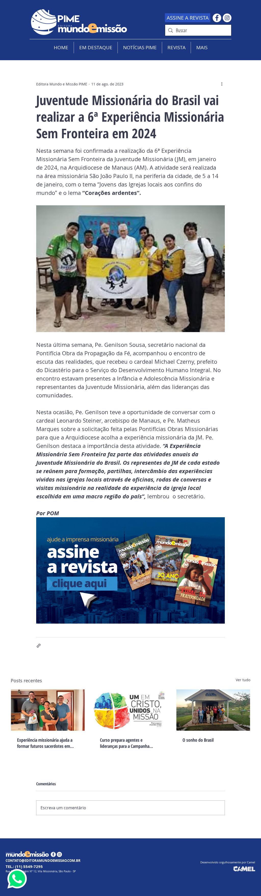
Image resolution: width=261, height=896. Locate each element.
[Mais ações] (222, 84)
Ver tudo (243, 679)
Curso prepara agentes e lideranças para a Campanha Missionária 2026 (124, 743)
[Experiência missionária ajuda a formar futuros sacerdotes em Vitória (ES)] (48, 710)
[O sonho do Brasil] (213, 710)
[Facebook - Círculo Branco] (217, 18)
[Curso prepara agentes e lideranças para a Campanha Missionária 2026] (130, 710)
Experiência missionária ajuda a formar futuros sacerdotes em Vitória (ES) (44, 743)
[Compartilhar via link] (38, 645)
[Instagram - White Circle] (227, 18)
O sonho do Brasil (198, 740)
